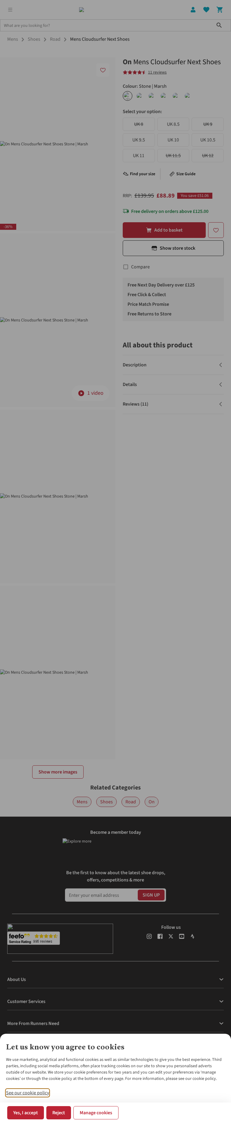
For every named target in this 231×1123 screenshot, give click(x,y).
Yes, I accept (25, 1112)
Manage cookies (96, 1112)
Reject (58, 1112)
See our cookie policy (27, 1093)
